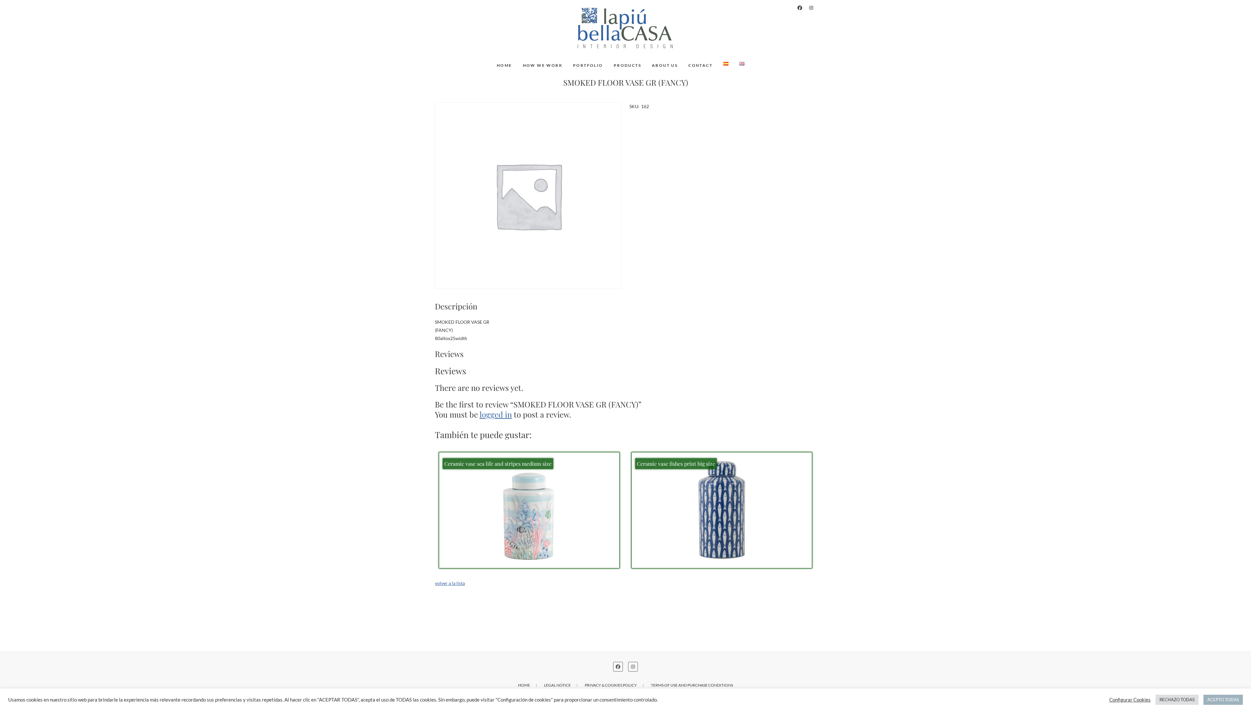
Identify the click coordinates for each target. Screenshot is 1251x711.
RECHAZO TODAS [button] (1177, 699)
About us (665, 65)
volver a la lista (450, 583)
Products (627, 65)
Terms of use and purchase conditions (692, 685)
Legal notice (557, 685)
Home (504, 65)
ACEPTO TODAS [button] (1223, 699)
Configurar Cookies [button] (1130, 700)
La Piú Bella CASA (466, 62)
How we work (542, 65)
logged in (496, 414)
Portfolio (588, 65)
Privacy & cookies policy (611, 685)
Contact (700, 65)
